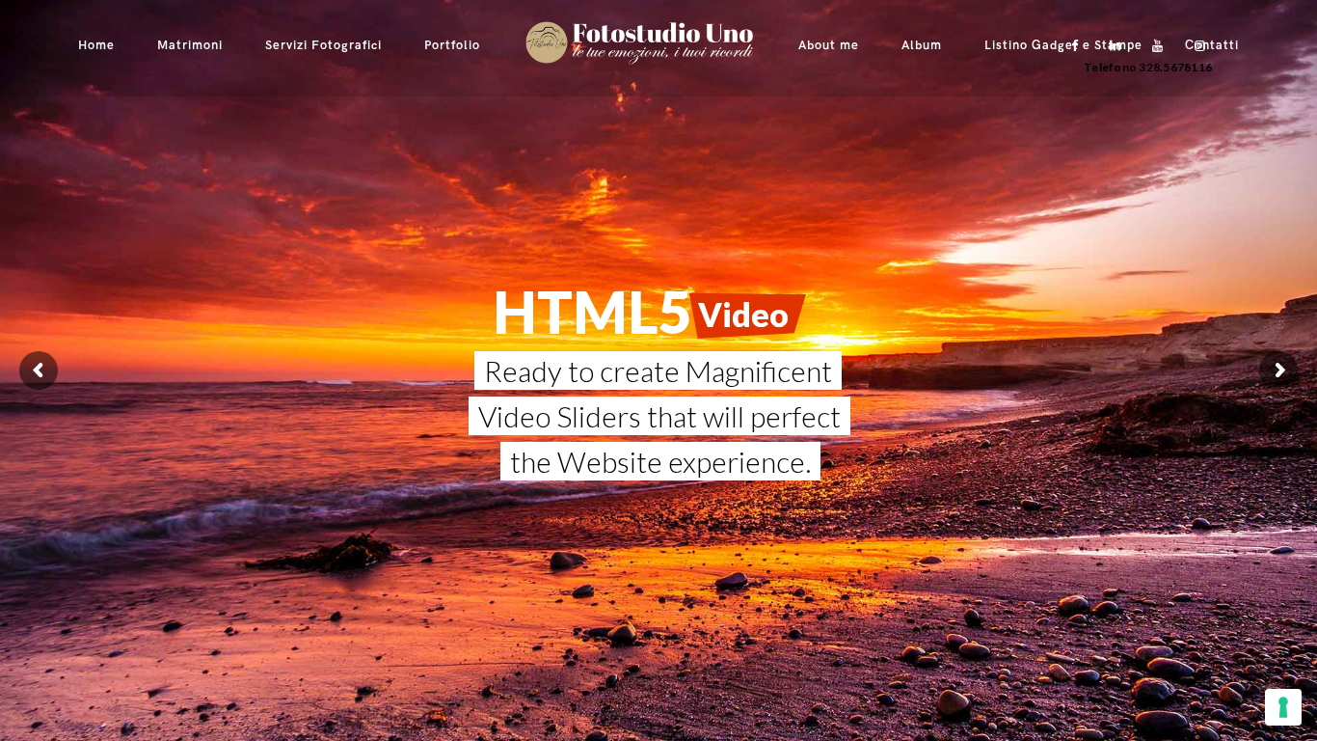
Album (921, 45)
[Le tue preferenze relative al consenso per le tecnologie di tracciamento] (1283, 707)
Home (96, 45)
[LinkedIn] (1110, 46)
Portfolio (452, 45)
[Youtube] (1153, 46)
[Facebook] (1068, 46)
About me (828, 45)
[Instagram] (1195, 46)
